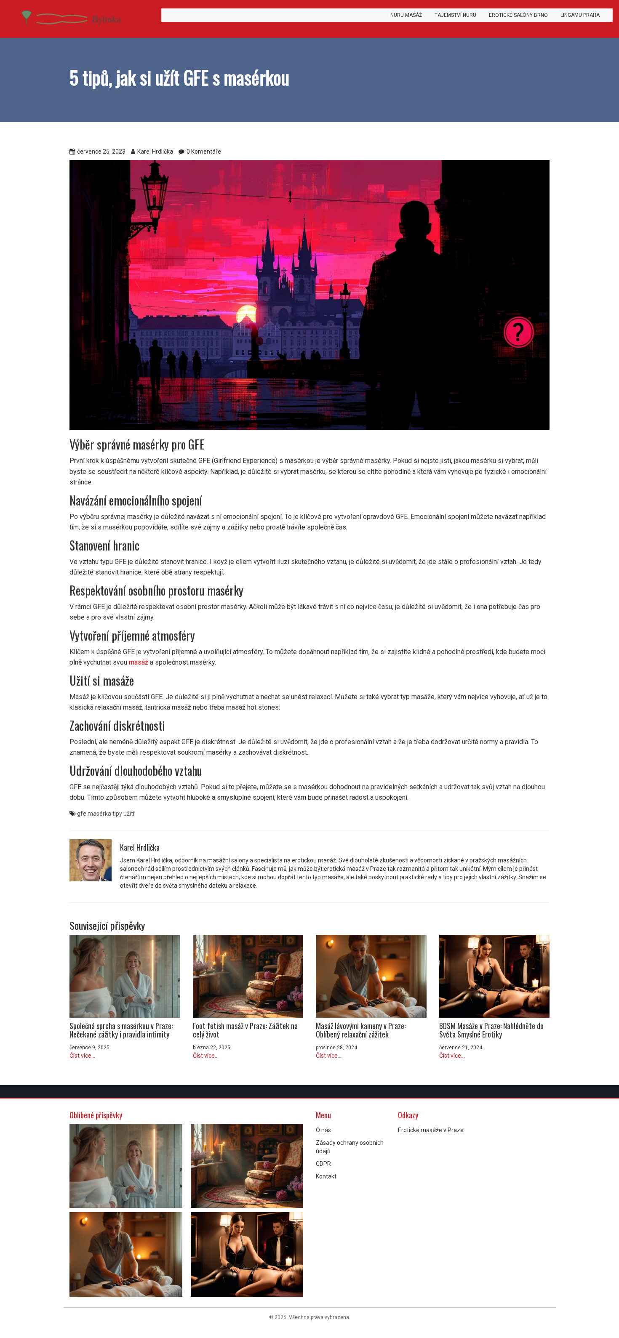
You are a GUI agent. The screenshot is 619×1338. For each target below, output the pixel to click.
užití (128, 813)
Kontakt (326, 1176)
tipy (117, 813)
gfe (81, 813)
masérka (99, 813)
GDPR (323, 1163)
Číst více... (82, 1055)
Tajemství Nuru (455, 15)
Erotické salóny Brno (518, 15)
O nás (323, 1130)
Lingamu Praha (580, 15)
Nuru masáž (406, 15)
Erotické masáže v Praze (431, 1130)
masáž (138, 662)
